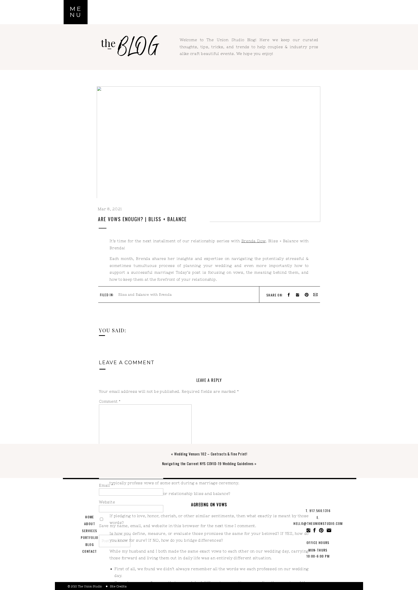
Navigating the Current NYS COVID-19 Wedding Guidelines (208, 463)
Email (106, 485)
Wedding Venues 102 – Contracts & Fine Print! (210, 453)
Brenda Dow (253, 241)
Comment (110, 401)
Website (107, 502)
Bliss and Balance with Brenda (145, 294)
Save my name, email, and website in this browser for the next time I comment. (177, 526)
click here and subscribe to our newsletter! (260, 320)
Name (106, 469)
